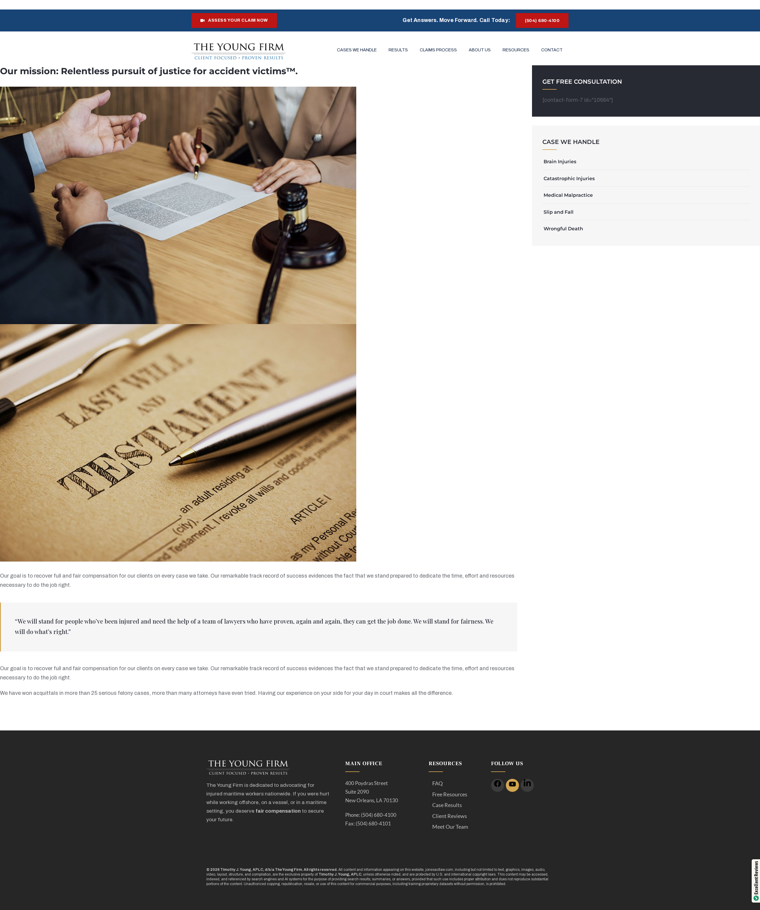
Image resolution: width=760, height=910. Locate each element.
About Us (480, 50)
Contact (552, 50)
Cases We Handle (357, 50)
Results (398, 50)
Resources (516, 50)
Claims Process (438, 50)
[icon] (497, 785)
